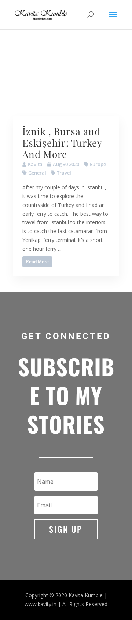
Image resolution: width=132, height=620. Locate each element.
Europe (98, 164)
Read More (37, 261)
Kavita (35, 164)
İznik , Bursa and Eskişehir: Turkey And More (62, 143)
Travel (64, 172)
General (37, 172)
